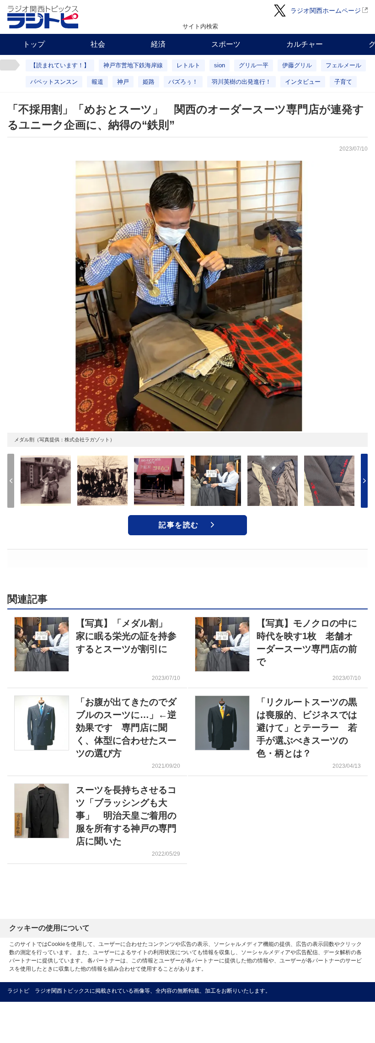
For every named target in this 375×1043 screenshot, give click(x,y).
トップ (34, 44)
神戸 (123, 81)
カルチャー (304, 44)
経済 (158, 44)
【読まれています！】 (60, 65)
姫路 (149, 81)
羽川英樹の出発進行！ (241, 81)
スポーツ (226, 44)
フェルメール (343, 65)
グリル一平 (253, 65)
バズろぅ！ (183, 81)
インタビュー (303, 81)
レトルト (188, 65)
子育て (343, 81)
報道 (97, 81)
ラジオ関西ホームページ (325, 10)
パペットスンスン (54, 81)
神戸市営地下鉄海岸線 (133, 65)
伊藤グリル (297, 65)
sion (219, 65)
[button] (364, 481)
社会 (98, 44)
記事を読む (179, 525)
